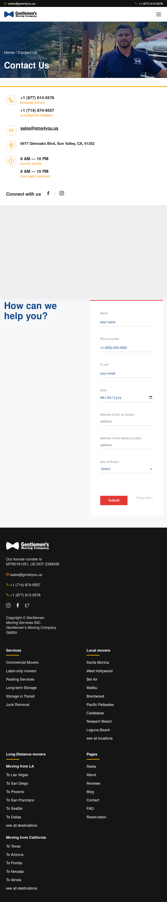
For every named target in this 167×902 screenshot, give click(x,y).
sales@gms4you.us (21, 3)
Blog (90, 791)
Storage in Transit (20, 695)
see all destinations (21, 825)
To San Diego (17, 783)
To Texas (13, 845)
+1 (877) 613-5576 (151, 3)
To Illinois (13, 879)
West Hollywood (100, 670)
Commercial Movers (22, 662)
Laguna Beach (98, 729)
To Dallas (13, 816)
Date (103, 390)
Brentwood (95, 695)
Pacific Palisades (100, 704)
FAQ (90, 808)
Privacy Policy (144, 497)
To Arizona (14, 854)
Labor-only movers (21, 670)
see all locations (100, 738)
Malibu (92, 687)
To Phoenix (15, 791)
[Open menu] (158, 14)
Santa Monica (98, 662)
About (91, 774)
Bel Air (92, 679)
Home (9, 52)
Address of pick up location (117, 414)
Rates (91, 766)
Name (104, 313)
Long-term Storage (21, 687)
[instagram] (61, 194)
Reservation (96, 816)
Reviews (93, 783)
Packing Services (20, 679)
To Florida (14, 862)
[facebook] (48, 194)
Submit (113, 500)
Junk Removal (17, 704)
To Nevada (15, 871)
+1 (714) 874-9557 (37, 110)
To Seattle (14, 808)
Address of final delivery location (121, 438)
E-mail (104, 364)
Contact (93, 799)
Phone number (109, 339)
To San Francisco (20, 799)
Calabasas (95, 712)
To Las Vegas (17, 774)
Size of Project (109, 462)
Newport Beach (99, 721)
